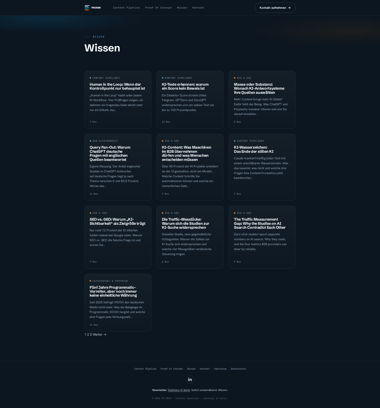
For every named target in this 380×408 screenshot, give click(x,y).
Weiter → (99, 334)
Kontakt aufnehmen (275, 8)
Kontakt (198, 7)
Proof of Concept (158, 7)
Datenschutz (238, 368)
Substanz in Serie (179, 390)
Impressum (220, 368)
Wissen (182, 7)
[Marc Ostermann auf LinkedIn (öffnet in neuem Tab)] (190, 379)
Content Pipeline (126, 7)
